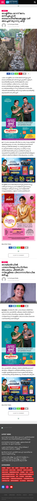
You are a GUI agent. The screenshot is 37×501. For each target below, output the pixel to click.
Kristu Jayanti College (8, 476)
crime (3, 467)
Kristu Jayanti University (26, 474)
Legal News (28, 476)
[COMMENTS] (28, 73)
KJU (17, 474)
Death (8, 467)
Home (5, 494)
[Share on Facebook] (8, 73)
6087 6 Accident (27, 470)
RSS (13, 467)
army (16, 467)
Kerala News (5, 478)
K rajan (22, 476)
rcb (31, 467)
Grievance (12, 494)
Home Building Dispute (8, 474)
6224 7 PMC (12, 470)
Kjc (17, 476)
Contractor (5, 480)
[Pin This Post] (20, 73)
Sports (31, 494)
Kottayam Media (13, 24)
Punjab (22, 472)
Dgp (27, 472)
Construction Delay (16, 478)
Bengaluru (30, 480)
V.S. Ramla (23, 480)
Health (25, 494)
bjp (27, 467)
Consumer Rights (28, 478)
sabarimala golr (14, 472)
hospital (22, 467)
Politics (19, 494)
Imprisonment (14, 480)
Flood (31, 472)
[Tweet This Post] (12, 73)
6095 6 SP (19, 470)
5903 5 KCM (5, 472)
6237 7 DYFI (5, 470)
